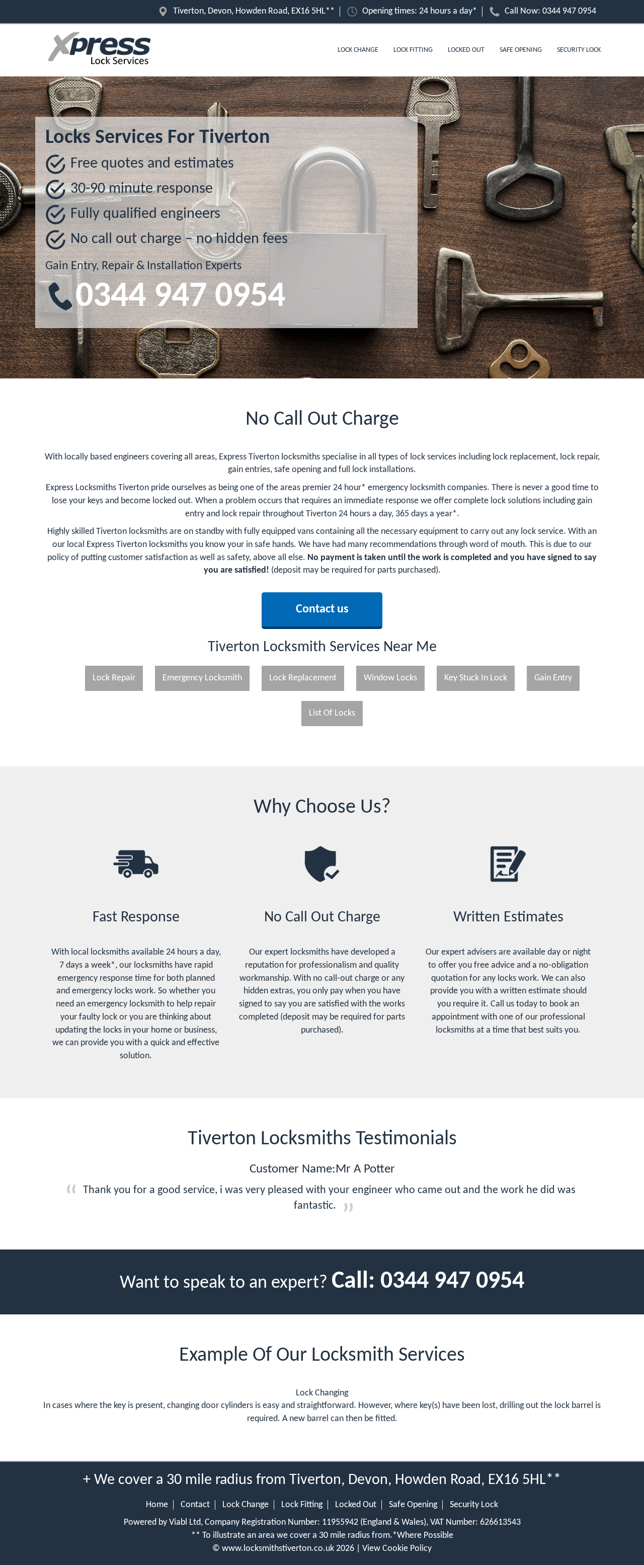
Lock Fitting (413, 50)
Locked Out (466, 50)
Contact (195, 1505)
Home (157, 1505)
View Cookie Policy (397, 1548)
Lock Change (358, 50)
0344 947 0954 (569, 11)
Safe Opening (521, 50)
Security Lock (579, 50)
